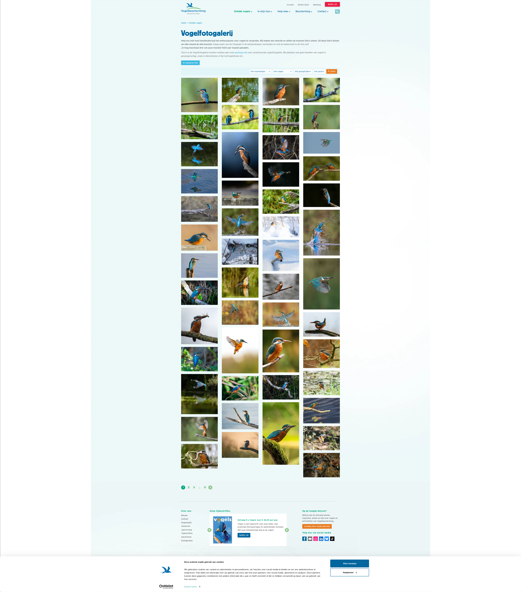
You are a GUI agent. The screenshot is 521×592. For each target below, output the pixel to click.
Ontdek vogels (242, 11)
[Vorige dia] (209, 538)
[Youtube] (310, 539)
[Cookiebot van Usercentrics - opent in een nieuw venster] (166, 587)
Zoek (333, 71)
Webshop (317, 5)
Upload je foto (191, 63)
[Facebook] (304, 539)
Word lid (244, 535)
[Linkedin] (321, 539)
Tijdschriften (187, 533)
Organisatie (186, 523)
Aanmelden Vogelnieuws (317, 526)
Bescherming (303, 11)
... (199, 487)
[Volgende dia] (287, 538)
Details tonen (190, 586)
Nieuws (184, 515)
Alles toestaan (349, 563)
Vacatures (185, 526)
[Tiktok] (332, 539)
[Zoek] (337, 11)
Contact (321, 11)
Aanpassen (348, 572)
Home (183, 23)
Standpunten (187, 541)
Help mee (282, 11)
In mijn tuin (264, 11)
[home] (193, 8)
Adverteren (186, 537)
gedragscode (241, 52)
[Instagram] (315, 539)
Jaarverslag (186, 530)
